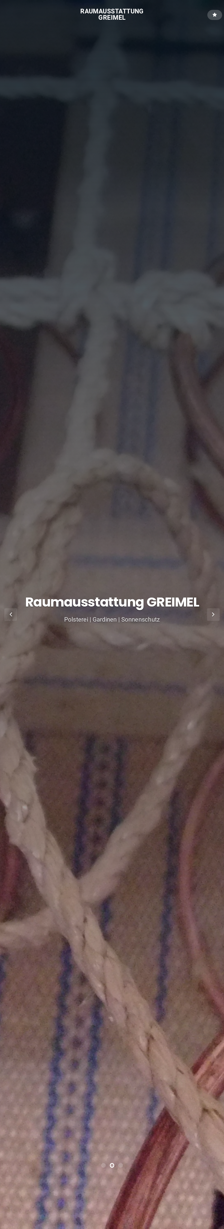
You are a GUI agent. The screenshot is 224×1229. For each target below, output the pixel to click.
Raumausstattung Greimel (112, 14)
